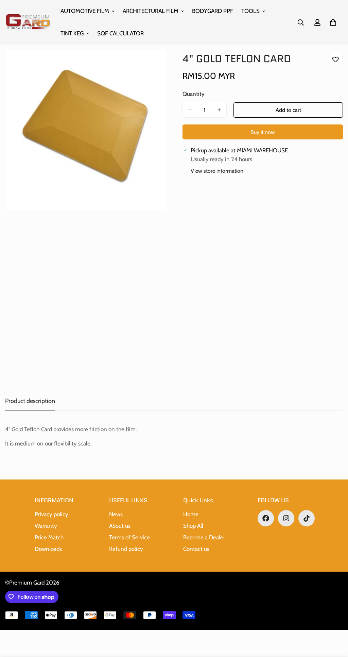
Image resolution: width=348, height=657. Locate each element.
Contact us (196, 548)
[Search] (301, 22)
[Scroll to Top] (335, 620)
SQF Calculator (120, 33)
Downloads (48, 548)
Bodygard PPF (212, 10)
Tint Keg (72, 33)
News (116, 514)
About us (119, 525)
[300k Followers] (266, 518)
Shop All (193, 525)
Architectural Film (150, 10)
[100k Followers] (286, 518)
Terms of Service (129, 537)
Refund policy (126, 548)
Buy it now (262, 132)
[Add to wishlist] (335, 59)
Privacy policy (51, 514)
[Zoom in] (159, 64)
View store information (217, 171)
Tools (250, 10)
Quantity (193, 93)
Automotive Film (84, 10)
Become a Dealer (204, 537)
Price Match (49, 537)
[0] (333, 22)
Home (190, 514)
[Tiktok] (306, 518)
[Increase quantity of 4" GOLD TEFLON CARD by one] (219, 109)
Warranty (46, 525)
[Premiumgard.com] (28, 22)
